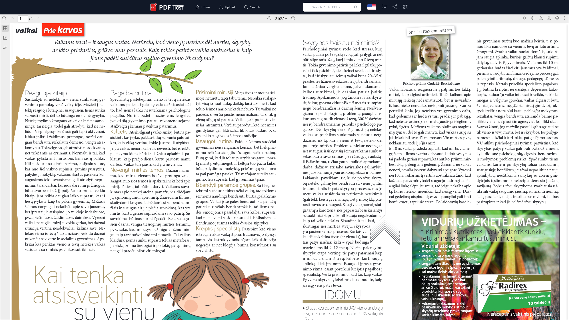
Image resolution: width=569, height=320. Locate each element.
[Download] (548, 18)
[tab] (5, 29)
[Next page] (37, 18)
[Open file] (540, 18)
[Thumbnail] (5, 28)
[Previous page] (12, 18)
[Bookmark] (5, 37)
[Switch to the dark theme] (524, 18)
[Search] (4, 18)
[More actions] (564, 18)
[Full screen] (532, 18)
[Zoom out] (268, 18)
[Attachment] (5, 47)
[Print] (556, 18)
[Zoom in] (293, 18)
